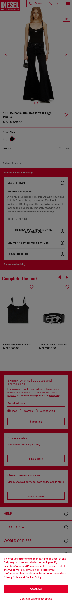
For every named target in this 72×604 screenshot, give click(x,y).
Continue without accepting (36, 598)
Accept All (36, 588)
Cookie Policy (33, 577)
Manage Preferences (40, 573)
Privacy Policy (12, 577)
